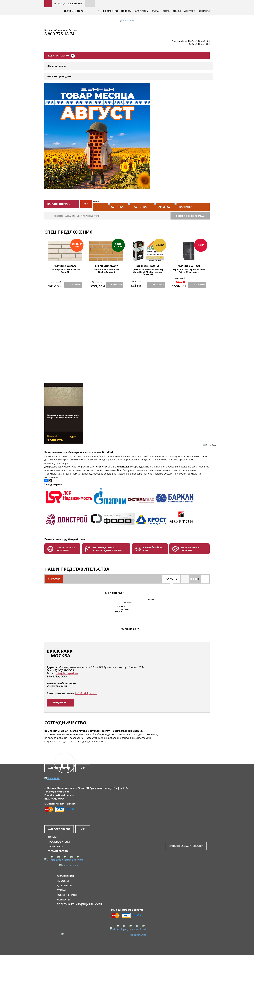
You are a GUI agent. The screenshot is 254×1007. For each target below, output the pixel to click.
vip (86, 204)
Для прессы (141, 11)
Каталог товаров (59, 829)
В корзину (75, 284)
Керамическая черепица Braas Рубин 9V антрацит (189, 271)
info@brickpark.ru (67, 673)
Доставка (189, 11)
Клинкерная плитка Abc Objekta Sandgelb (106, 271)
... (60, 477)
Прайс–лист (55, 846)
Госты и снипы (172, 11)
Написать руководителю (60, 76)
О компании (110, 11)
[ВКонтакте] (46, 480)
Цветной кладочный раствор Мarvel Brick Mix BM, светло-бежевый (147, 272)
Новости (126, 11)
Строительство (58, 851)
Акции (52, 837)
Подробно (60, 702)
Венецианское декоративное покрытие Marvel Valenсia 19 (63, 416)
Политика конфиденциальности (79, 904)
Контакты (204, 11)
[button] (115, 606)
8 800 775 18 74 (73, 11)
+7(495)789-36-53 (63, 670)
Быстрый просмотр (65, 257)
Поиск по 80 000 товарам (190, 216)
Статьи (155, 11)
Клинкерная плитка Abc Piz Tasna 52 (65, 271)
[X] (50, 480)
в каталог (65, 368)
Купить (74, 436)
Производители (59, 841)
